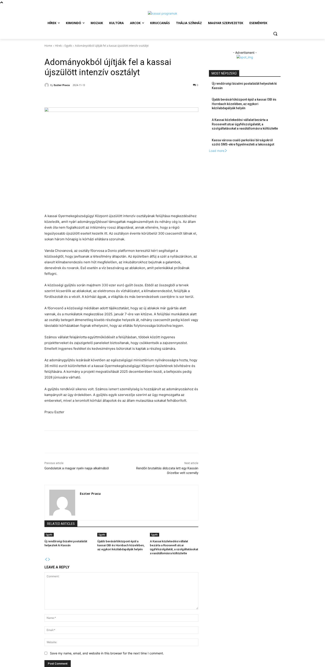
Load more (216, 151)
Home (48, 46)
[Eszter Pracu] (47, 85)
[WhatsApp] (96, 96)
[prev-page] (46, 559)
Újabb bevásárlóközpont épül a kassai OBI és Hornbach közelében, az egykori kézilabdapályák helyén (120, 545)
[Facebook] (76, 96)
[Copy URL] (106, 96)
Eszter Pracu (62, 85)
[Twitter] (86, 96)
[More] (117, 96)
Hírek (58, 46)
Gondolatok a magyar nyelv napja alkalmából (76, 468)
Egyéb (68, 46)
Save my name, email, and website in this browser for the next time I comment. (107, 653)
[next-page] (49, 559)
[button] (275, 33)
